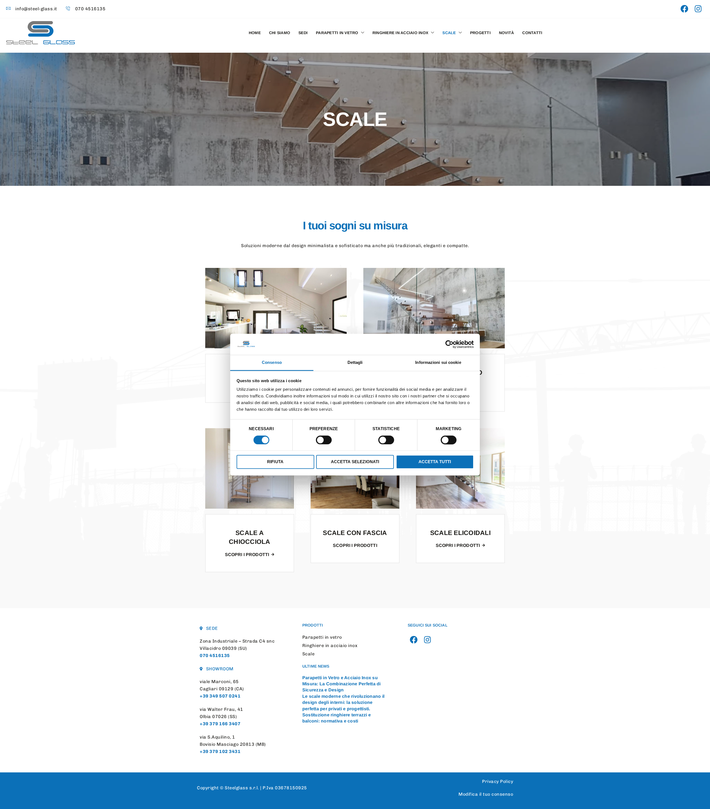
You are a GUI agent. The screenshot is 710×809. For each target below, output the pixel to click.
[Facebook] (684, 9)
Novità (506, 33)
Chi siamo (279, 33)
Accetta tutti (435, 462)
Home (255, 33)
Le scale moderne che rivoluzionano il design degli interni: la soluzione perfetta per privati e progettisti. (343, 702)
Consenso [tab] (272, 362)
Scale (449, 33)
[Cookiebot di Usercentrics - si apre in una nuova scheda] (449, 344)
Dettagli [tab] (355, 362)
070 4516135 (215, 655)
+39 (220, 696)
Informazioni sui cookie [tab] (438, 362)
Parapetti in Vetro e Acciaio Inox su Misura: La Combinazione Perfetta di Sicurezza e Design (341, 684)
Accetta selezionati (355, 462)
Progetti (480, 33)
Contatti (532, 33)
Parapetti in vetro (337, 33)
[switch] (324, 439)
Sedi (303, 33)
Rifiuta (275, 462)
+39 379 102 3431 (220, 751)
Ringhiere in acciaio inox (400, 33)
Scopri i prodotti (247, 554)
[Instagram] (698, 9)
